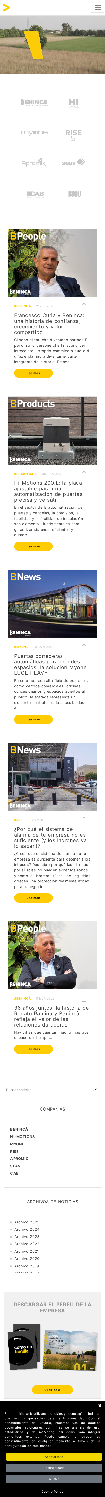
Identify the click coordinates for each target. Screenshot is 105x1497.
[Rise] (73, 134)
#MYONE (21, 647)
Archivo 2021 (26, 1251)
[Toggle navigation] (98, 8)
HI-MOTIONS (22, 1136)
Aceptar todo (54, 1457)
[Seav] (73, 164)
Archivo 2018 (26, 1273)
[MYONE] (34, 134)
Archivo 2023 (27, 1236)
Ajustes (54, 1479)
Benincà (19, 1129)
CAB (14, 1173)
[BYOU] (74, 195)
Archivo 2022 (27, 1244)
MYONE (17, 1144)
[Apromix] (34, 164)
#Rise (18, 820)
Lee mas (33, 373)
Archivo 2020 (27, 1258)
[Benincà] (34, 103)
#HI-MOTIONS (25, 474)
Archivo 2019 (26, 1266)
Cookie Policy (52, 1491)
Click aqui (52, 1390)
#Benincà (22, 306)
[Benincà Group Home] (6, 7)
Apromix (19, 1158)
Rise (14, 1151)
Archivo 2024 (27, 1229)
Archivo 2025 (27, 1222)
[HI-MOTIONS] (73, 103)
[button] (84, 306)
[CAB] (35, 195)
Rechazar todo (54, 1468)
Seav (15, 1166)
